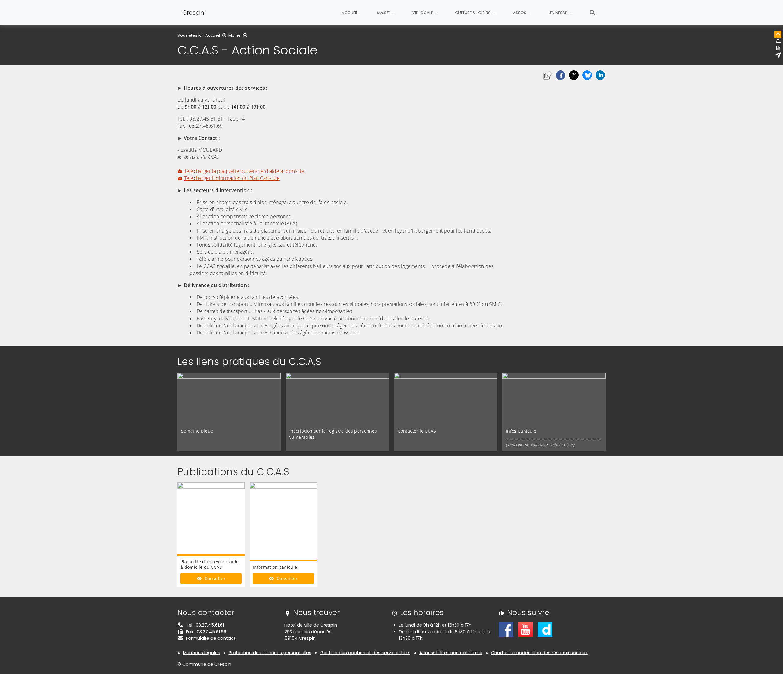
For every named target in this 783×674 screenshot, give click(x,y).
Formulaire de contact (211, 638)
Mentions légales (201, 653)
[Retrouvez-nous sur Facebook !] (506, 629)
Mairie (234, 35)
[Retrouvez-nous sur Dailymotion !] (545, 629)
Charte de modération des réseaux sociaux (539, 653)
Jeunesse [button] (558, 12)
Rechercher (592, 12)
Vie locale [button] (423, 12)
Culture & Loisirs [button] (473, 12)
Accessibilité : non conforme (450, 653)
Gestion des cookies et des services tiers (365, 653)
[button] (560, 75)
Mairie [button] (384, 12)
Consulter (214, 578)
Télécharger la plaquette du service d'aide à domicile (244, 171)
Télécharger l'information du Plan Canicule (232, 178)
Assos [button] (520, 12)
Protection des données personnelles (270, 653)
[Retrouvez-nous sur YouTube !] (525, 629)
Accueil (350, 12)
